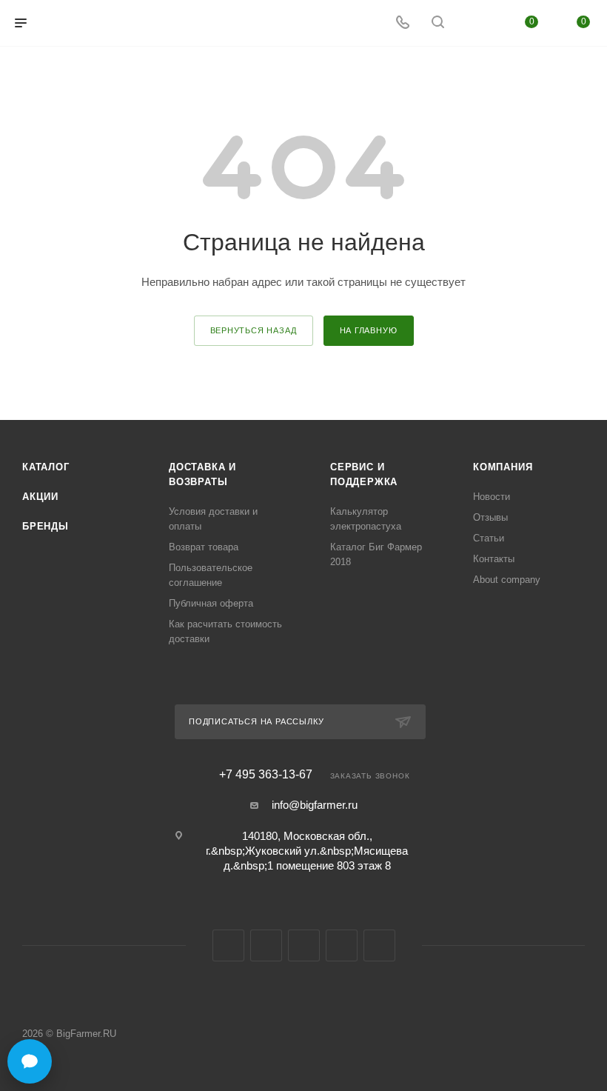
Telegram (266, 945)
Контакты (493, 558)
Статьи (488, 538)
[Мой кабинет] (473, 23)
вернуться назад (253, 330)
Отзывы (490, 517)
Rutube (342, 945)
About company (506, 579)
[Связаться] (29, 1061)
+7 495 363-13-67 (265, 775)
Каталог (46, 467)
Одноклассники (304, 945)
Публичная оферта (211, 603)
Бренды (45, 526)
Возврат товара (203, 547)
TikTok (379, 945)
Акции (40, 496)
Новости (491, 496)
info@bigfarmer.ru (315, 804)
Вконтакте (228, 945)
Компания (502, 467)
